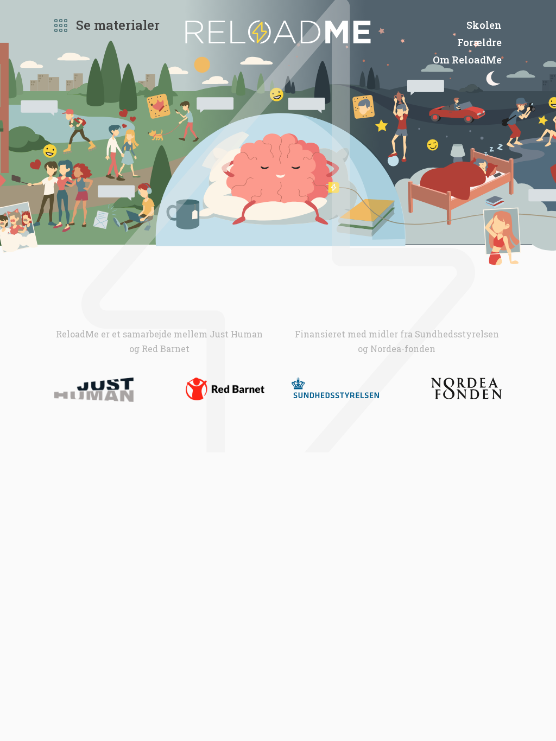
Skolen (484, 25)
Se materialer (118, 25)
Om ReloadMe (467, 60)
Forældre (479, 42)
